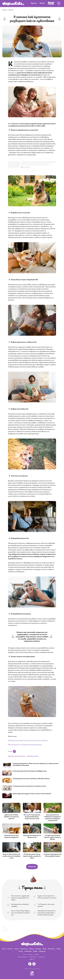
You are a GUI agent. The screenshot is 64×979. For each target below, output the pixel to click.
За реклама (30, 954)
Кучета (34, 3)
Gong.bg (16, 948)
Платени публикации (23, 956)
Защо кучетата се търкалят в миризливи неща (25, 744)
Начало (4, 10)
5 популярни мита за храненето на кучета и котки (29, 786)
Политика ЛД (41, 956)
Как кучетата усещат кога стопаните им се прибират (28, 740)
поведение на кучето (32, 756)
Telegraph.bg (42, 951)
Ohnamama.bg (23, 948)
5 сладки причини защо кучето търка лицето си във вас (52, 837)
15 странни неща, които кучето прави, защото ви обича (32, 856)
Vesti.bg (58, 948)
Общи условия (37, 968)
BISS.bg (35, 951)
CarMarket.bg (28, 951)
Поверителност (33, 956)
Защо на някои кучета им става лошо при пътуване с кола (11, 856)
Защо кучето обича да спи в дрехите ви (32, 836)
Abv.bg (4, 948)
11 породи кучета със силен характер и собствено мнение (31, 778)
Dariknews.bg (51, 948)
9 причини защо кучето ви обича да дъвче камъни (52, 855)
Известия (32, 959)
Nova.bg (21, 951)
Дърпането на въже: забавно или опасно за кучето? (11, 816)
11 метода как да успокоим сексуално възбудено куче (30, 771)
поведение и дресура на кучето (16, 756)
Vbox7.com (10, 948)
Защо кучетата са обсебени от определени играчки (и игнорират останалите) (52, 817)
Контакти (36, 954)
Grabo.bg (31, 948)
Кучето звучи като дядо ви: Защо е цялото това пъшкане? (32, 793)
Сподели (10, 751)
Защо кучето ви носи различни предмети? (11, 836)
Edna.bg (44, 948)
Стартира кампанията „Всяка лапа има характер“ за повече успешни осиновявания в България (35, 764)
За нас (24, 954)
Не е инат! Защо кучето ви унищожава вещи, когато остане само (32, 816)
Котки (42, 3)
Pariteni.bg (38, 948)
